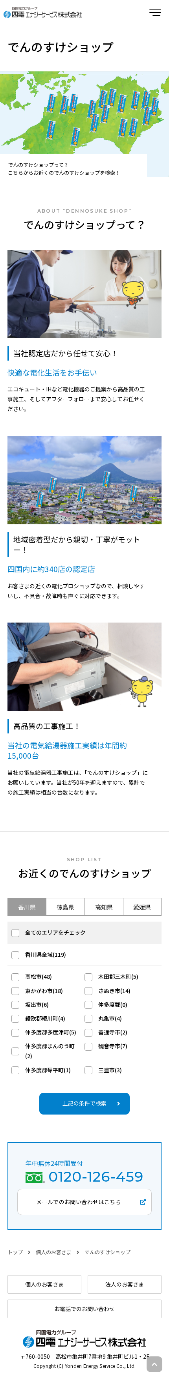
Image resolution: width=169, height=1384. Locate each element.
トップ (15, 1252)
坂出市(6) (37, 1004)
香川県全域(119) (45, 954)
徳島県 (65, 907)
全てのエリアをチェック (55, 932)
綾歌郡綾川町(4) (45, 1018)
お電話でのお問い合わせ (84, 1309)
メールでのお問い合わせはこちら (78, 1202)
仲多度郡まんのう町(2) (50, 1051)
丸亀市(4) (110, 1018)
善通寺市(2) (112, 1032)
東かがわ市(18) (44, 991)
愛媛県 (142, 907)
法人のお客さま (124, 1284)
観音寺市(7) (112, 1046)
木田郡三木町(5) (118, 976)
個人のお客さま (54, 1252)
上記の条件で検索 (84, 1103)
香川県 (27, 907)
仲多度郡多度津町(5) (50, 1032)
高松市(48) (38, 976)
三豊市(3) (110, 1070)
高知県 (104, 907)
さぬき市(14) (114, 991)
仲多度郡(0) (112, 1004)
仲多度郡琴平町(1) (48, 1070)
